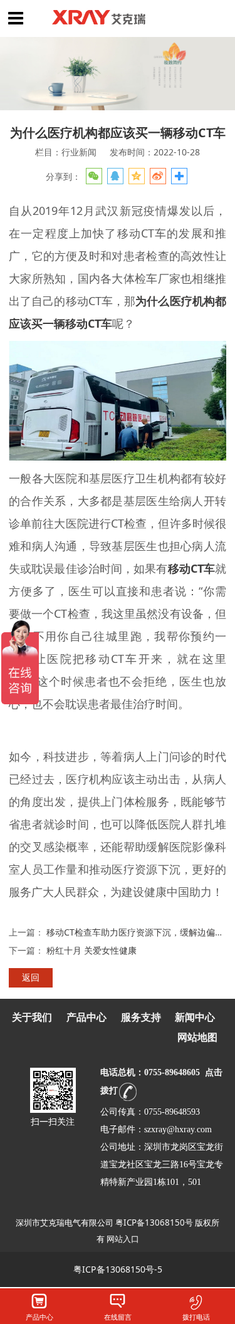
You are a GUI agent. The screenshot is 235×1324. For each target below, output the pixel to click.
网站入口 (123, 1238)
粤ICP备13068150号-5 (117, 1269)
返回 (30, 977)
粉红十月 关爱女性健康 (91, 950)
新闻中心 (195, 1017)
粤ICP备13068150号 (154, 1222)
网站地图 (197, 1037)
